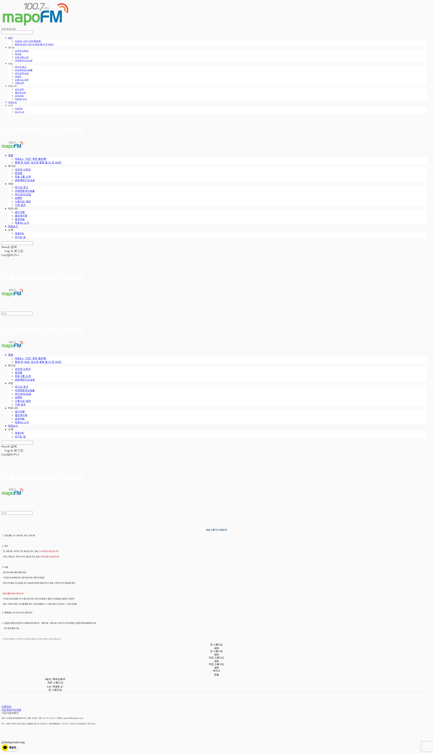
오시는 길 (19, 111)
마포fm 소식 (21, 98)
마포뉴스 (12, 102)
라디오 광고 (20, 66)
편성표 (18, 53)
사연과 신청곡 (22, 50)
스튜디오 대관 (22, 79)
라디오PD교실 (22, 73)
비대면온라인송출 (23, 69)
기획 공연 (19, 82)
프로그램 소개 (22, 57)
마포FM (18, 108)
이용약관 (6, 706)
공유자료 (19, 95)
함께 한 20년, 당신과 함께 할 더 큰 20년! (34, 44)
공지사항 (19, 89)
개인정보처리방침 (11, 710)
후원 (10, 37)
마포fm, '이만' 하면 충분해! (28, 41)
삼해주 (18, 76)
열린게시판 (20, 92)
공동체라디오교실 (23, 60)
